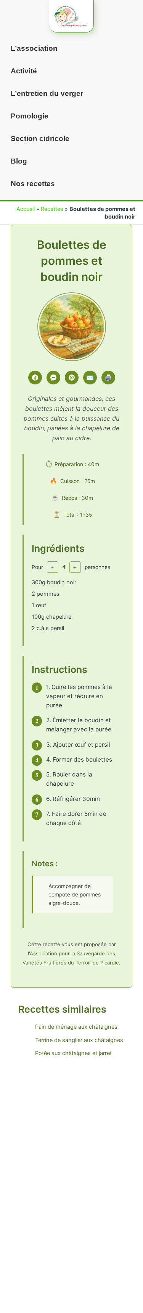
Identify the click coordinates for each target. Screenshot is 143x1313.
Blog (19, 161)
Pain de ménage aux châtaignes (76, 1026)
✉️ (90, 377)
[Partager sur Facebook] (35, 377)
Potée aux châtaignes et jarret (73, 1053)
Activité (24, 71)
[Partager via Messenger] (53, 377)
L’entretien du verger (47, 93)
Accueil (25, 209)
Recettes (52, 209)
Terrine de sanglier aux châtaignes (79, 1040)
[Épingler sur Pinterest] (72, 377)
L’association (34, 48)
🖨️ (108, 377)
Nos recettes (33, 184)
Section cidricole (40, 139)
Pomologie (29, 116)
